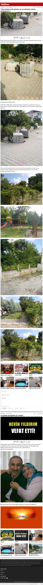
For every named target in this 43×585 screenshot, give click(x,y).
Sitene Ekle (3, 572)
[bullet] (17, 408)
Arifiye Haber (3, 7)
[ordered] (16, 408)
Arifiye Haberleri (9, 7)
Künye (2, 570)
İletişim (2, 574)
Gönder (4, 408)
